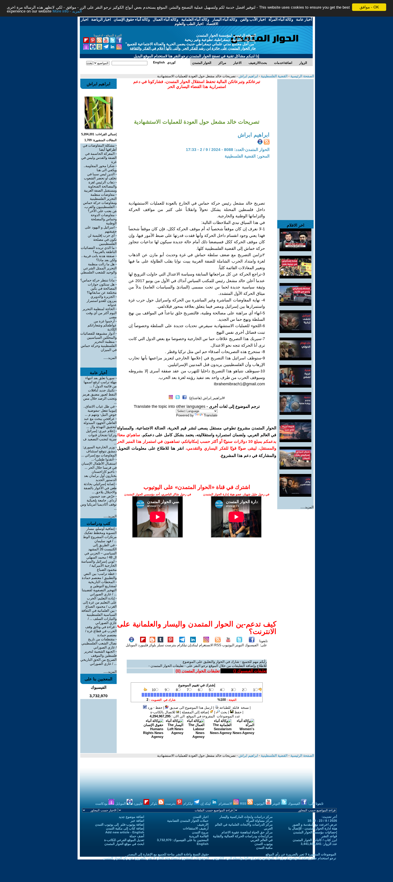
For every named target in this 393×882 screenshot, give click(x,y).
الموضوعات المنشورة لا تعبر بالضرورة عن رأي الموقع (301, 854)
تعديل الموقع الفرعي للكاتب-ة (124, 840)
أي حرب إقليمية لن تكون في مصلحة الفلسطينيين (102, 239)
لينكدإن (193, 645)
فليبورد (143, 645)
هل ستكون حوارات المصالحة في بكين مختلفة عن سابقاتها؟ (102, 288)
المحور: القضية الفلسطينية (247, 156)
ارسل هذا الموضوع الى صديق (190, 707)
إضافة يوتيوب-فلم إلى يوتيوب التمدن (119, 824)
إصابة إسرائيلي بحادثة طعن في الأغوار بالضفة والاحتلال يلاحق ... (100, 488)
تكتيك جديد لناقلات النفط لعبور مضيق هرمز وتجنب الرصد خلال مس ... (99, 396)
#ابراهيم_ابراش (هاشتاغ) (207, 398)
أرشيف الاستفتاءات (196, 828)
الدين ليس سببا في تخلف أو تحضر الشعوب (100, 176)
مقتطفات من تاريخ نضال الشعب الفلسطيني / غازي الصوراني (99, 643)
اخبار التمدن (201, 817)
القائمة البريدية (199, 836)
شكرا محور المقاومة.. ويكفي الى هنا (100, 168)
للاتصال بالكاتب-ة (163, 712)
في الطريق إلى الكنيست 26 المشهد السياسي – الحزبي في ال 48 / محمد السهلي (100, 551)
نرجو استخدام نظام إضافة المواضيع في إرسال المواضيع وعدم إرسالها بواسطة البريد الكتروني (274, 858)
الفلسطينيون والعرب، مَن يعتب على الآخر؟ (100, 209)
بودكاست (101, 803)
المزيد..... (307, 507)
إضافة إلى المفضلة (196, 712)
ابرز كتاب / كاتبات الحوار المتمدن (315, 840)
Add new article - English (124, 832)
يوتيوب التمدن (263, 844)
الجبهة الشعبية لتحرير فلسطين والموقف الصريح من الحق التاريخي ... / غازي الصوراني (98, 657)
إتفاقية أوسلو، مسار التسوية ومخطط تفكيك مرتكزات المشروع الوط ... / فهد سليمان (100, 535)
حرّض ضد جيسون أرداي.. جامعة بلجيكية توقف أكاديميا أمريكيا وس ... (98, 502)
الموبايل (131, 645)
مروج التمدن (200, 832)
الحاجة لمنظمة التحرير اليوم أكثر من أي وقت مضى (100, 313)
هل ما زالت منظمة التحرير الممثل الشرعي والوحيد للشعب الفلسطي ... (99, 270)
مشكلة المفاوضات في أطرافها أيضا (100, 147)
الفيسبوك (251, 645)
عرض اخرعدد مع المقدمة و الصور (314, 824)
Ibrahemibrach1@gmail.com (239, 384)
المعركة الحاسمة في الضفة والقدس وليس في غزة (99, 158)
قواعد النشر (329, 836)
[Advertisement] (295, 147)
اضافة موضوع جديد (131, 817)
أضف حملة (136, 836)
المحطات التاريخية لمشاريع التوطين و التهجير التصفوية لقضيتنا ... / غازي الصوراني (99, 588)
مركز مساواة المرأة (259, 820)
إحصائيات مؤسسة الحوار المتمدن (315, 832)
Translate (210, 415)
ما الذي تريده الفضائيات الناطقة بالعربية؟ (99, 250)
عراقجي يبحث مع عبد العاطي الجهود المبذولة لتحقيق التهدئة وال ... (100, 423)
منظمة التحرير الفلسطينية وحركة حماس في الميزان (99, 346)
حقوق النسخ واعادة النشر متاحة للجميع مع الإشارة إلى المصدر (168, 854)
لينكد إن (206, 803)
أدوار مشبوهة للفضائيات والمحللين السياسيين (98, 335)
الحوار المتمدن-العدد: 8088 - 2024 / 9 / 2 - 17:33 (228, 149)
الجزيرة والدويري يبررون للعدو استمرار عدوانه (102, 301)
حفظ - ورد (154, 707)
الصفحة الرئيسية (302, 76)
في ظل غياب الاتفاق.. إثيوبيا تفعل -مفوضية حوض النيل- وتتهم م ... (100, 410)
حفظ (238, 712)
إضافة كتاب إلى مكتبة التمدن (125, 828)
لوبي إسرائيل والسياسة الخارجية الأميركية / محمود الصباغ (99, 565)
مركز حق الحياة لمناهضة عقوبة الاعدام (247, 832)
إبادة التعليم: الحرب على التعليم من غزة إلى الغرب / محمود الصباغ (100, 602)
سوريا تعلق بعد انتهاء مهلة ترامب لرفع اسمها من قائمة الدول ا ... (100, 382)
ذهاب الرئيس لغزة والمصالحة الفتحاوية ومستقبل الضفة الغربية (100, 186)
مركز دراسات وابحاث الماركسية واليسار (246, 817)
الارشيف (203, 824)
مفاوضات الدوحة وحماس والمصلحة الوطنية (104, 219)
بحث (223, 712)
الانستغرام (206, 645)
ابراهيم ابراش (248, 76)
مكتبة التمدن (264, 847)
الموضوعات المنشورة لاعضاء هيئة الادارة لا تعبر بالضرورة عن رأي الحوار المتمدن (156, 858)
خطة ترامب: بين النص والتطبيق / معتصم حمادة (99, 576)
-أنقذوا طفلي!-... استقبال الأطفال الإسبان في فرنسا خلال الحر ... (99, 463)
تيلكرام (182, 645)
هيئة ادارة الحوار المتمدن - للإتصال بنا (312, 828)
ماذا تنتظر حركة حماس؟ (97, 280)
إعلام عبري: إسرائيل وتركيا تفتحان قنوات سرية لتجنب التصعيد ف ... (100, 437)
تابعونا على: (263, 643)
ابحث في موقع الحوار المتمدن (124, 844)
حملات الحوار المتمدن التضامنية (188, 820)
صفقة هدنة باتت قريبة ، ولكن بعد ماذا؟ (99, 258)
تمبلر (160, 645)
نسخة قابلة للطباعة (234, 707)
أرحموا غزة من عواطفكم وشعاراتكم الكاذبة (102, 325)
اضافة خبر (137, 820)
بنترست (170, 645)
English (203, 844)
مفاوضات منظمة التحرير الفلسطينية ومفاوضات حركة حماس (100, 199)
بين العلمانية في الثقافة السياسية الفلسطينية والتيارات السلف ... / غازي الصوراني (99, 617)
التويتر (239, 645)
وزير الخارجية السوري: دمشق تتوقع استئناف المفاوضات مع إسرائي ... (99, 451)
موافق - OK (369, 7)
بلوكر (152, 645)
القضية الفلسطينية (273, 76)
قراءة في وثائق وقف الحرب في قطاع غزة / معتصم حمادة (101, 631)
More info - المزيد (67, 11)
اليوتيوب (228, 645)
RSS (217, 645)
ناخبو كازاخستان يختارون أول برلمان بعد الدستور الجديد (100, 476)
